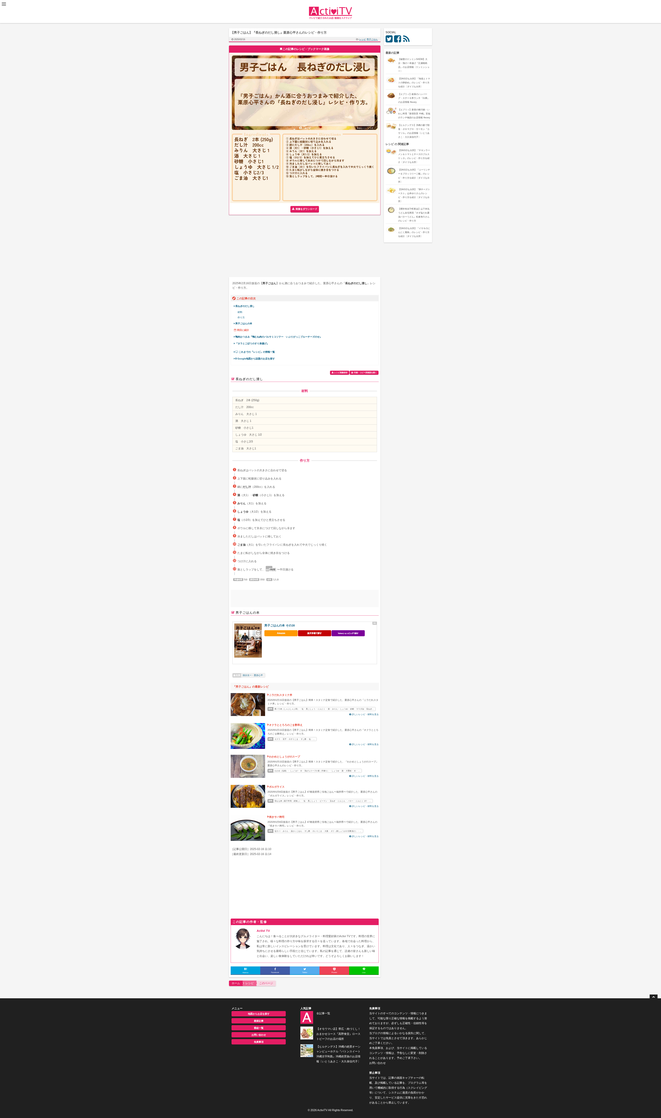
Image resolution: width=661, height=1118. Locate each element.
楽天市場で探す (314, 633)
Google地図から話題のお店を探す (256, 358)
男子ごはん (372, 39)
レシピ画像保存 (341, 373)
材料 (240, 312)
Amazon (281, 633)
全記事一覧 (323, 1013)
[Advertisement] (267, 246)
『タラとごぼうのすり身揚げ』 (252, 343)
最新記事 (259, 1020)
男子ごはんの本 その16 (279, 625)
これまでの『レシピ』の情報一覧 (256, 352)
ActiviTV (322, 1110)
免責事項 (259, 1041)
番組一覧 (259, 1028)
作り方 (241, 317)
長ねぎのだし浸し (245, 306)
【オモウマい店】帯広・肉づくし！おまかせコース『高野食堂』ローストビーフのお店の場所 (338, 1033)
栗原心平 (258, 675)
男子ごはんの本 (243, 323)
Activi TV (263, 930)
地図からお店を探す (259, 1013)
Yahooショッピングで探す (348, 633)
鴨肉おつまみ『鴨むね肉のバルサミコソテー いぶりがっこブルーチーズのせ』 (278, 337)
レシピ (362, 39)
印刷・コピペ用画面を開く (365, 373)
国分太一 (247, 675)
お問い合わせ (258, 1034)
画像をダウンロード (306, 209)
